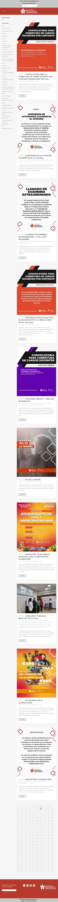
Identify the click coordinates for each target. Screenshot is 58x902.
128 (48, 841)
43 (29, 817)
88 (48, 829)
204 (33, 865)
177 (45, 856)
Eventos (3, 75)
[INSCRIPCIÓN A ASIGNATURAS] (36, 752)
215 (37, 868)
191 (22, 862)
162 (26, 853)
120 (18, 841)
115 (37, 838)
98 (48, 832)
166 (41, 853)
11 (22, 808)
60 (18, 823)
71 (22, 826)
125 (37, 841)
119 (52, 838)
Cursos (3, 38)
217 (45, 868)
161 (22, 853)
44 (33, 817)
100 (18, 835)
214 (33, 868)
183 (30, 859)
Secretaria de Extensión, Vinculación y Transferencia (7, 122)
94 (33, 832)
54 (33, 820)
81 (22, 829)
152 (26, 850)
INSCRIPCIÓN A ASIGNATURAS (38, 779)
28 (48, 811)
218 (48, 868)
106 (41, 835)
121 (22, 841)
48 (48, 817)
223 (30, 870)
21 (22, 811)
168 (48, 853)
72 (26, 826)
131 (22, 844)
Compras (4, 109)
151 (22, 850)
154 (33, 850)
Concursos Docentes (7, 45)
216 (41, 868)
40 (18, 817)
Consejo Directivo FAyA (7, 31)
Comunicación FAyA (29, 81)
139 (52, 844)
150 (18, 850)
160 (18, 853)
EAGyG (3, 63)
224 (33, 870)
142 (26, 847)
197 (45, 862)
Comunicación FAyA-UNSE (32, 405)
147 (45, 847)
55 (37, 820)
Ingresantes (4, 82)
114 (33, 838)
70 (18, 826)
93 (29, 832)
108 (48, 835)
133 (30, 844)
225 (37, 870)
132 (26, 844)
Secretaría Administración (7, 108)
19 (52, 808)
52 (26, 820)
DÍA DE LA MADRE (33, 480)
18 (48, 808)
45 (37, 817)
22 (25, 811)
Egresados (4, 65)
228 (48, 870)
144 (33, 847)
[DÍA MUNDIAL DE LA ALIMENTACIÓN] (36, 673)
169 (52, 853)
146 (41, 847)
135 (37, 844)
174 (33, 856)
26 (41, 811)
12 (25, 808)
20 (18, 811)
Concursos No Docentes (7, 100)
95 (37, 832)
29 (52, 811)
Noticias (3, 102)
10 (18, 808)
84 (33, 829)
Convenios (4, 36)
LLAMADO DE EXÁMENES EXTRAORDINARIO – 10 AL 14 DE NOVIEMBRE (32, 236)
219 (52, 868)
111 (22, 838)
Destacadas (4, 41)
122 (26, 841)
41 (22, 817)
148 (48, 847)
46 (41, 817)
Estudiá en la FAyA (6, 68)
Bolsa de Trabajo (6, 28)
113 (29, 838)
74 (33, 826)
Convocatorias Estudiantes (8, 72)
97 (44, 832)
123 (30, 841)
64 (33, 823)
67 (44, 823)
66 (41, 823)
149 (52, 847)
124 (33, 841)
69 (52, 823)
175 (37, 856)
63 (29, 823)
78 (48, 826)
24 (33, 811)
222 (26, 870)
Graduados (4, 77)
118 (48, 838)
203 (30, 865)
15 (37, 808)
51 (22, 820)
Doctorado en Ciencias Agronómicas (28, 620)
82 (26, 829)
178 (48, 856)
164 (33, 853)
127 (45, 841)
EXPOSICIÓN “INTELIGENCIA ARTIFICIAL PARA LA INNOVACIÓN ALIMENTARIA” (34, 556)
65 (37, 823)
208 (48, 865)
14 (33, 808)
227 (45, 870)
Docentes (4, 43)
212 (26, 868)
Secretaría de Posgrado (7, 128)
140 (18, 847)
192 (26, 862)
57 (44, 820)
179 (52, 856)
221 (22, 870)
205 (37, 865)
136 (41, 844)
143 (30, 847)
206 (41, 865)
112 (26, 838)
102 (26, 835)
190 (18, 862)
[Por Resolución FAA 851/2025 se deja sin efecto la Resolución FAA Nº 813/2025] (36, 290)
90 (18, 832)
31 (22, 814)
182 (26, 859)
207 (44, 865)
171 (22, 856)
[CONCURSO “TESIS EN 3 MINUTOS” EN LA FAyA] (36, 598)
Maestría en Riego (6, 96)
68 (48, 823)
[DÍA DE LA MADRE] (36, 452)
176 (41, 856)
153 (30, 850)
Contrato (4, 33)
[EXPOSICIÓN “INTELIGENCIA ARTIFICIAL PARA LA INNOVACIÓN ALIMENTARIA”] (36, 527)
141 (22, 847)
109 (52, 835)
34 (33, 814)
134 (33, 844)
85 (37, 829)
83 (29, 829)
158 (48, 850)
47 (44, 817)
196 (41, 862)
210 (18, 868)
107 (45, 835)
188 (48, 859)
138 (48, 844)
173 (30, 856)
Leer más (22, 95)
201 (22, 865)
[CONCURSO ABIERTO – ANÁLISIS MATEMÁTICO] (36, 371)
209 (52, 865)
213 (30, 868)
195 (37, 862)
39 (52, 814)
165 (37, 853)
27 (44, 811)
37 (44, 814)
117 (44, 838)
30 (18, 814)
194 (33, 862)
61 (22, 823)
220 (18, 870)
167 (45, 853)
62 (26, 823)
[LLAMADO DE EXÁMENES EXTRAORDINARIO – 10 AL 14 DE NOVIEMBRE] (36, 207)
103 (30, 835)
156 (41, 850)
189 (52, 859)
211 (22, 868)
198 (48, 862)
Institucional (4, 84)
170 (18, 856)
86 (41, 829)
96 (41, 832)
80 (18, 829)
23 (29, 811)
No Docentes (5, 98)
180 (18, 859)
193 (30, 862)
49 (52, 817)
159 (52, 850)
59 (52, 820)
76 (41, 826)
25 (37, 811)
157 (45, 850)
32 (26, 814)
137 (45, 844)
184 (33, 859)
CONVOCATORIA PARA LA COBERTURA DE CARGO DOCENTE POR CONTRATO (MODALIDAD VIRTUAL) (35, 76)
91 (22, 832)
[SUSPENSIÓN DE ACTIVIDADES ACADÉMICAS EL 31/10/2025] (36, 128)
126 (41, 841)
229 (52, 870)
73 (29, 826)
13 (29, 808)
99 (52, 832)
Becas (3, 26)
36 (41, 814)
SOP (3, 125)
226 (41, 870)
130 (18, 844)
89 (52, 829)
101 (22, 835)
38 (48, 814)
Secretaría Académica (7, 105)
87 (44, 829)
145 (37, 847)
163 (30, 853)
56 (41, 820)
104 (33, 835)
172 (26, 856)
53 (29, 820)
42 (26, 817)
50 (18, 820)
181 (22, 859)
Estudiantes (4, 70)
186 (41, 859)
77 (44, 826)
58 (48, 820)
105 (37, 835)
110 (18, 838)
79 (52, 826)
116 (41, 838)
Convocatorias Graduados (8, 79)
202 (26, 865)
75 (37, 826)
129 (52, 841)
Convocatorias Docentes (7, 51)
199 (52, 862)
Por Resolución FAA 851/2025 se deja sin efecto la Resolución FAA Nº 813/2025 (36, 320)
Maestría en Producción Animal (31, 626)
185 (37, 859)
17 (44, 808)
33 (29, 814)
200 (18, 865)
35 (37, 814)
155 (37, 850)
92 (26, 832)
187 (45, 859)
